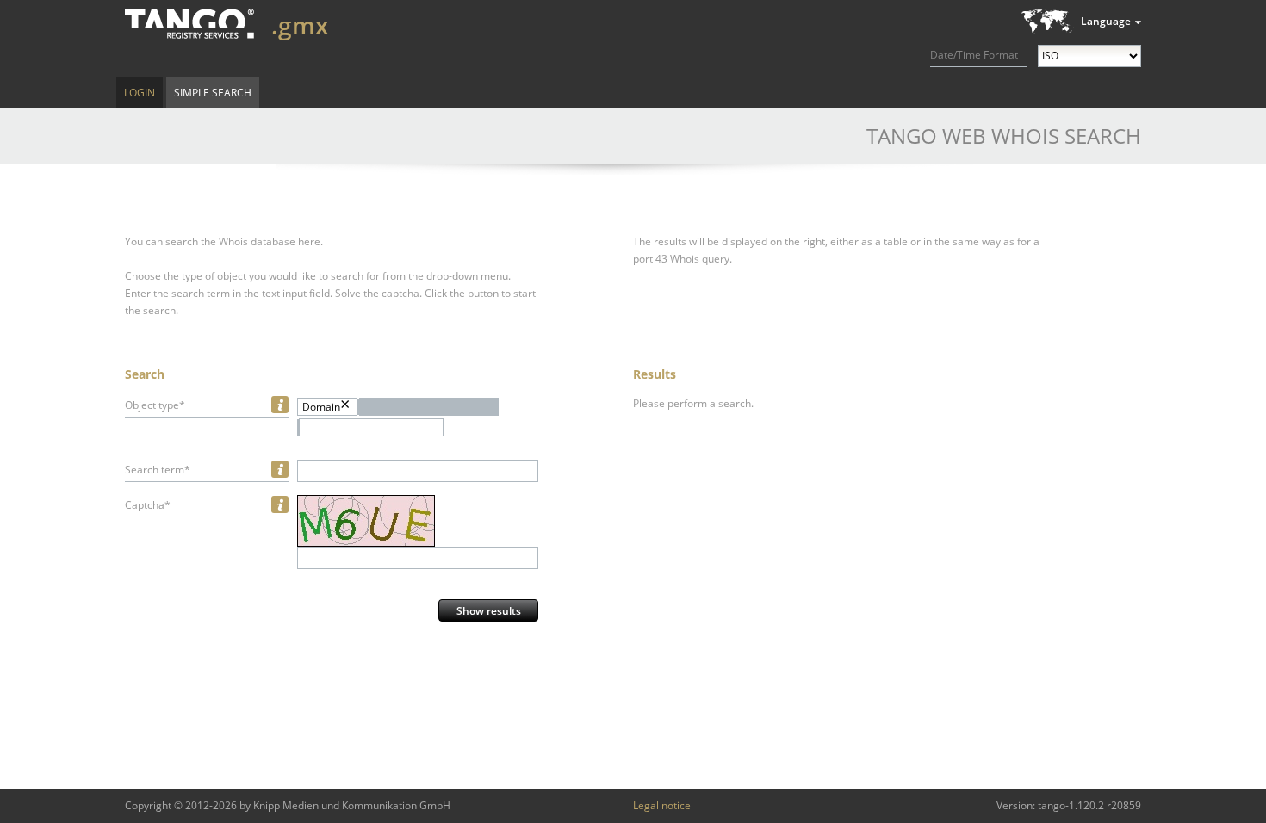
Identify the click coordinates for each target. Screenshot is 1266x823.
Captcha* (148, 505)
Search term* (157, 469)
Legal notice (662, 805)
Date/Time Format (974, 54)
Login (139, 92)
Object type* (155, 405)
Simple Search (212, 92)
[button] (429, 407)
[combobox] (371, 427)
